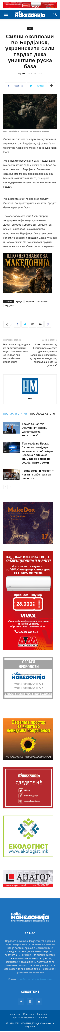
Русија (19, 301)
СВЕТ (30, 29)
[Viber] (47, 324)
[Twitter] (25, 324)
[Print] (40, 324)
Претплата (42, 1014)
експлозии (43, 301)
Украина (30, 301)
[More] (51, 86)
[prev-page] (5, 487)
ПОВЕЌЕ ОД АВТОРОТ (43, 413)
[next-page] (11, 487)
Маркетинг (28, 1014)
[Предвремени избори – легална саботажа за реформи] (11, 474)
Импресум (15, 1014)
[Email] (32, 324)
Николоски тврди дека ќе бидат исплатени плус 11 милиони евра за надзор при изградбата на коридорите (16, 353)
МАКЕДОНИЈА (10, 479)
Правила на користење (24, 1017)
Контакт (43, 1017)
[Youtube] (39, 1002)
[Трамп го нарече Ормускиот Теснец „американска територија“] (11, 428)
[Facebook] (17, 324)
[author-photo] (30, 393)
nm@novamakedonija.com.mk (35, 979)
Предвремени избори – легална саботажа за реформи (38, 474)
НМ (23, 73)
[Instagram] (30, 1001)
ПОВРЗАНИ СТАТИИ (15, 413)
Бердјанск (9, 305)
